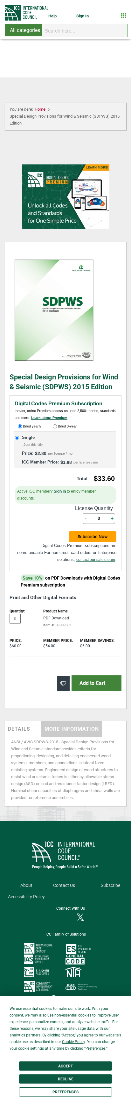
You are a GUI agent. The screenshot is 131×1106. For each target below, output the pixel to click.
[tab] (23, 729)
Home (40, 109)
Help (53, 16)
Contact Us (64, 885)
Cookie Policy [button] (73, 1042)
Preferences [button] (96, 1048)
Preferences (65, 1092)
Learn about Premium (49, 418)
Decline (65, 1079)
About (26, 885)
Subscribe (110, 885)
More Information (72, 729)
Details (19, 729)
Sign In (82, 16)
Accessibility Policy (26, 897)
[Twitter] (80, 918)
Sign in (60, 491)
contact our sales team (95, 559)
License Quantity (94, 508)
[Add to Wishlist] (63, 683)
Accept (65, 1066)
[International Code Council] (27, 13)
